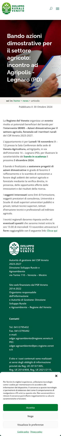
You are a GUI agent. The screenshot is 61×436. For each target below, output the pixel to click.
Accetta (30, 407)
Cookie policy (23, 431)
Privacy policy (36, 431)
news (25, 100)
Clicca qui (52, 230)
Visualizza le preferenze (30, 424)
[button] (56, 375)
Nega (30, 416)
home (17, 100)
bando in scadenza (35, 156)
